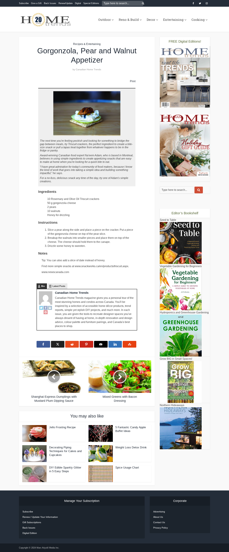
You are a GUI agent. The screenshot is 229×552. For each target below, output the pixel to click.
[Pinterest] (46, 312)
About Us (158, 517)
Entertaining (173, 19)
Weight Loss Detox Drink (131, 447)
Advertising (159, 511)
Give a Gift (36, 3)
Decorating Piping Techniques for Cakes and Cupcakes (65, 451)
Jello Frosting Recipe (62, 427)
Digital (78, 3)
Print (132, 81)
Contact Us (159, 522)
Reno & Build (129, 19)
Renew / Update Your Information (40, 517)
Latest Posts (58, 286)
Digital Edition (29, 533)
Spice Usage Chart (127, 467)
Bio (43, 286)
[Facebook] (46, 308)
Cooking (198, 19)
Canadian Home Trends (88, 69)
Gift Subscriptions (31, 522)
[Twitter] (41, 308)
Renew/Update (66, 3)
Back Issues (50, 3)
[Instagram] (50, 308)
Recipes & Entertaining (87, 44)
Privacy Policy (160, 527)
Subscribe (24, 3)
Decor (151, 19)
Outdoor (104, 19)
